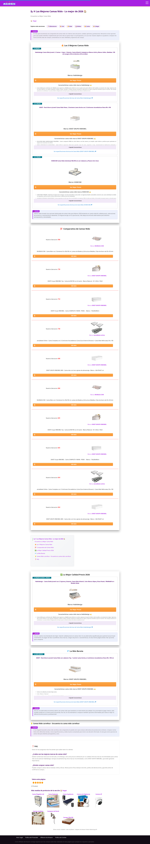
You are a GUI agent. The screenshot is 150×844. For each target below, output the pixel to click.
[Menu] (147, 3)
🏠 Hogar (34, 21)
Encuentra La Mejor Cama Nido (44, 541)
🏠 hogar (63, 790)
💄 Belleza (78, 26)
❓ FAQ (37, 559)
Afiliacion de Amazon (46, 837)
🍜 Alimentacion (52, 26)
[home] (9, 2)
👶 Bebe (70, 26)
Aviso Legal (19, 837)
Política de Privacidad (31, 837)
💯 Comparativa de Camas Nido (44, 547)
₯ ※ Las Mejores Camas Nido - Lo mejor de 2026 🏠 (49, 539)
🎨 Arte (62, 26)
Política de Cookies (60, 837)
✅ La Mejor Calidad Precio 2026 (44, 550)
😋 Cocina (87, 26)
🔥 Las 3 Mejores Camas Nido (43, 544)
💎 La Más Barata (40, 553)
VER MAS (73, 256)
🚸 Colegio (96, 26)
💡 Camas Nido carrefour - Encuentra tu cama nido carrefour (53, 556)
